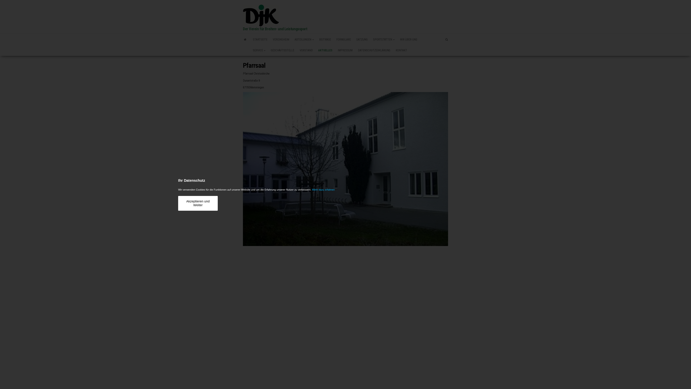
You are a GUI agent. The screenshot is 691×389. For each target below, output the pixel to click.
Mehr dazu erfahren (323, 189)
